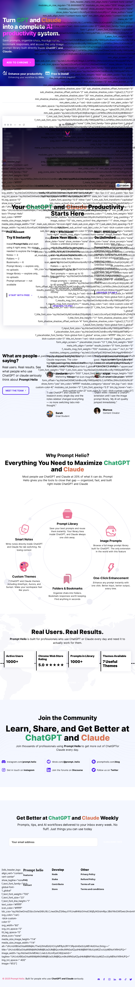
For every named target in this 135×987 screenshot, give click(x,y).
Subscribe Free (112, 882)
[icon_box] (19, 802)
